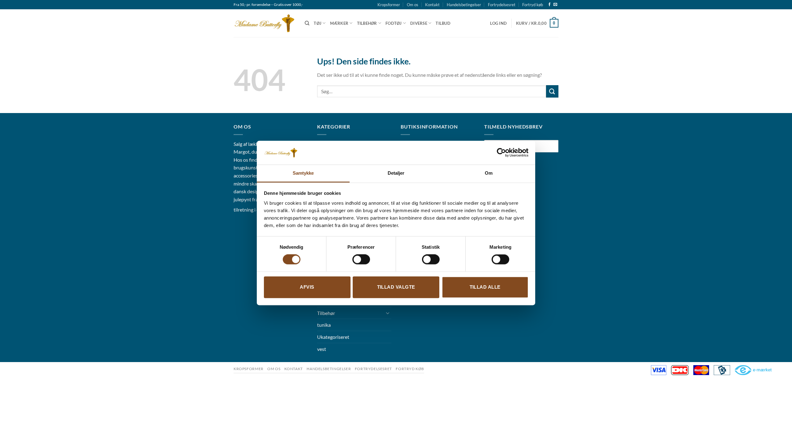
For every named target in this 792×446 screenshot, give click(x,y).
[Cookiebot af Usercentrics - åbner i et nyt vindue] (501, 152)
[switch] (361, 260)
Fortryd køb (532, 4)
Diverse (418, 23)
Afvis (307, 287)
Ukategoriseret (333, 337)
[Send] (552, 91)
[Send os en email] (555, 4)
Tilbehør (367, 23)
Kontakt (432, 4)
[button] (498, 23)
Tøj (317, 23)
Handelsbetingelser (464, 4)
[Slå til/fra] (387, 313)
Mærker (339, 23)
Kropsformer (388, 4)
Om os (412, 4)
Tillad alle (485, 287)
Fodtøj (393, 23)
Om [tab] (489, 173)
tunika (324, 325)
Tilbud (443, 23)
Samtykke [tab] (303, 173)
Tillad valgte (396, 287)
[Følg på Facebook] (549, 4)
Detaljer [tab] (396, 173)
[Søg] (307, 23)
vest (321, 349)
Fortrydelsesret (501, 4)
